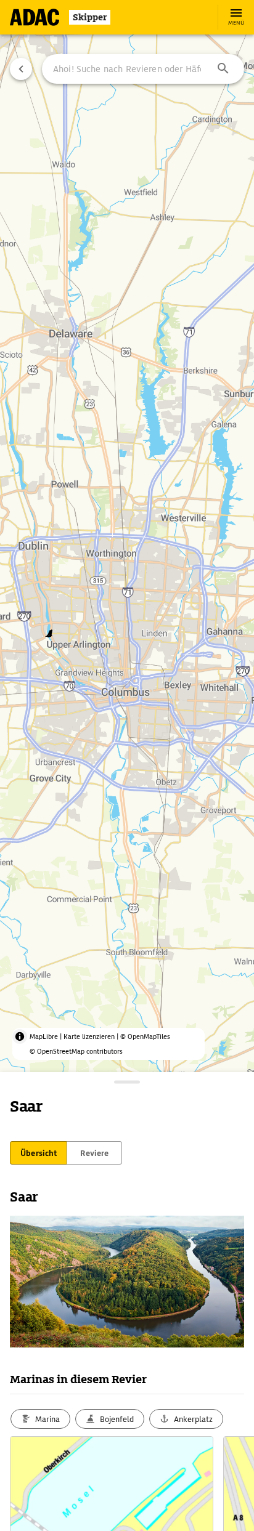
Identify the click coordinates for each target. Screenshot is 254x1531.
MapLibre (44, 1036)
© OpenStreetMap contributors (76, 1051)
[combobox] (143, 69)
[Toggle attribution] (19, 1036)
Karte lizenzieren (89, 1036)
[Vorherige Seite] (21, 69)
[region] (127, 765)
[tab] (38, 1153)
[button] (223, 69)
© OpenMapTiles (145, 1036)
